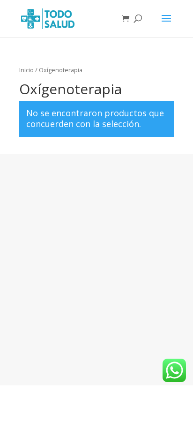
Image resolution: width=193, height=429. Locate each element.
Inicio (26, 70)
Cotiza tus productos (96, 210)
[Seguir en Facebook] (85, 344)
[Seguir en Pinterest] (107, 344)
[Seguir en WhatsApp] (130, 344)
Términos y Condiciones (96, 255)
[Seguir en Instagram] (62, 344)
